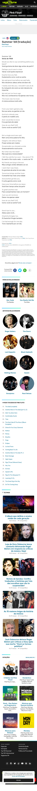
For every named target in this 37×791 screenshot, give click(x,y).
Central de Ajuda (23, 746)
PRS (21, 236)
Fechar (18, 780)
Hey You (7, 465)
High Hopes (8, 459)
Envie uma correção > (25, 263)
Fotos (15, 20)
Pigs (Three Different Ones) (13, 462)
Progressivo (21, 15)
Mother (7, 431)
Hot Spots (4, 749)
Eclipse (7, 443)
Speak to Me (9, 472)
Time (6, 419)
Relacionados (23, 20)
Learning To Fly (9, 478)
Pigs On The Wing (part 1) (12, 475)
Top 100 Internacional (7, 753)
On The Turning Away (11, 484)
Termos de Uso (22, 749)
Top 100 (11, 6)
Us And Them (9, 446)
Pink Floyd (15, 12)
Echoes (7, 469)
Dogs (6, 440)
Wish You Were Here (11, 413)
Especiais (4, 746)
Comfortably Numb (11, 416)
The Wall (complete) (11, 406)
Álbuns (9, 20)
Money (7, 434)
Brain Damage (9, 456)
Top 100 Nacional (6, 751)
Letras (3, 20)
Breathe (7, 437)
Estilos (20, 6)
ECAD (3, 245)
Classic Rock (13, 15)
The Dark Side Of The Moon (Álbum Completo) (15, 423)
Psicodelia (30, 15)
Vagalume (9, 2)
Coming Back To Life (11, 450)
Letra (3, 38)
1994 (10, 243)
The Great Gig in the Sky (12, 481)
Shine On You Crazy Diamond (14, 427)
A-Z (26, 6)
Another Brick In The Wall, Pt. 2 (14, 453)
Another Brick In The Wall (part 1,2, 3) (16, 410)
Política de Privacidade (25, 751)
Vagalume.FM (30, 657)
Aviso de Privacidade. (18, 776)
